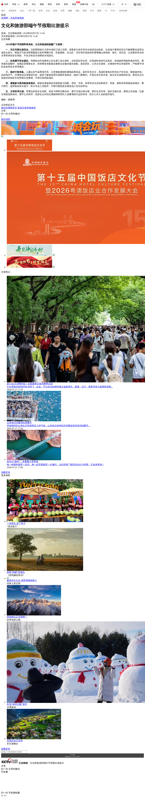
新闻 (26, 4)
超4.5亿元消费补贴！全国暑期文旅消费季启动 (30, 384)
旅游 (55, 11)
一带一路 (31, 11)
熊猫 (74, 4)
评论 (34, 4)
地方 (3, 11)
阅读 (85, 11)
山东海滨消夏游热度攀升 (19, 422)
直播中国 (84, 4)
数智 (99, 11)
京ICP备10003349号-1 (67, 756)
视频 (42, 4)
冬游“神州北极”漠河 (17, 704)
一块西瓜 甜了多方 (16, 523)
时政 (14, 4)
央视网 (4, 18)
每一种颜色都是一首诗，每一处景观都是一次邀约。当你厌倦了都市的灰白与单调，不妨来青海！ (55, 464)
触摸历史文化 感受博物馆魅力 (22, 580)
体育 (58, 4)
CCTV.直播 (106, 4)
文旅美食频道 (17, 18)
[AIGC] (137, 4)
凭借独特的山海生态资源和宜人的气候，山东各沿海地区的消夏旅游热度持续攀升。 (49, 425)
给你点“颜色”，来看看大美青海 (22, 461)
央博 (40, 11)
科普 (63, 11)
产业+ (113, 11)
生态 (22, 11)
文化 (48, 11)
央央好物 (123, 11)
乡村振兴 (12, 11)
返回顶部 (5, 119)
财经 (50, 4)
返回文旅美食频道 (27, 108)
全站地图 (73, 754)
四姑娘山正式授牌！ (17, 617)
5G (106, 11)
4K (93, 4)
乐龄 (77, 11)
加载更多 (5, 472)
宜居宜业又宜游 (15, 740)
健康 (70, 11)
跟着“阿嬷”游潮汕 (16, 572)
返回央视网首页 (9, 108)
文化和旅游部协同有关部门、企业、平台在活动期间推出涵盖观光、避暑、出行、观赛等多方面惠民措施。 (60, 386)
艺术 (92, 11)
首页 (6, 4)
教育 (66, 4)
